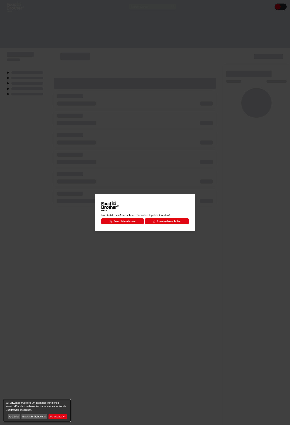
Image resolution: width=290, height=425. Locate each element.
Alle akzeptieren (57, 416)
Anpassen (14, 416)
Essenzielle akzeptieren (34, 416)
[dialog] (36, 410)
